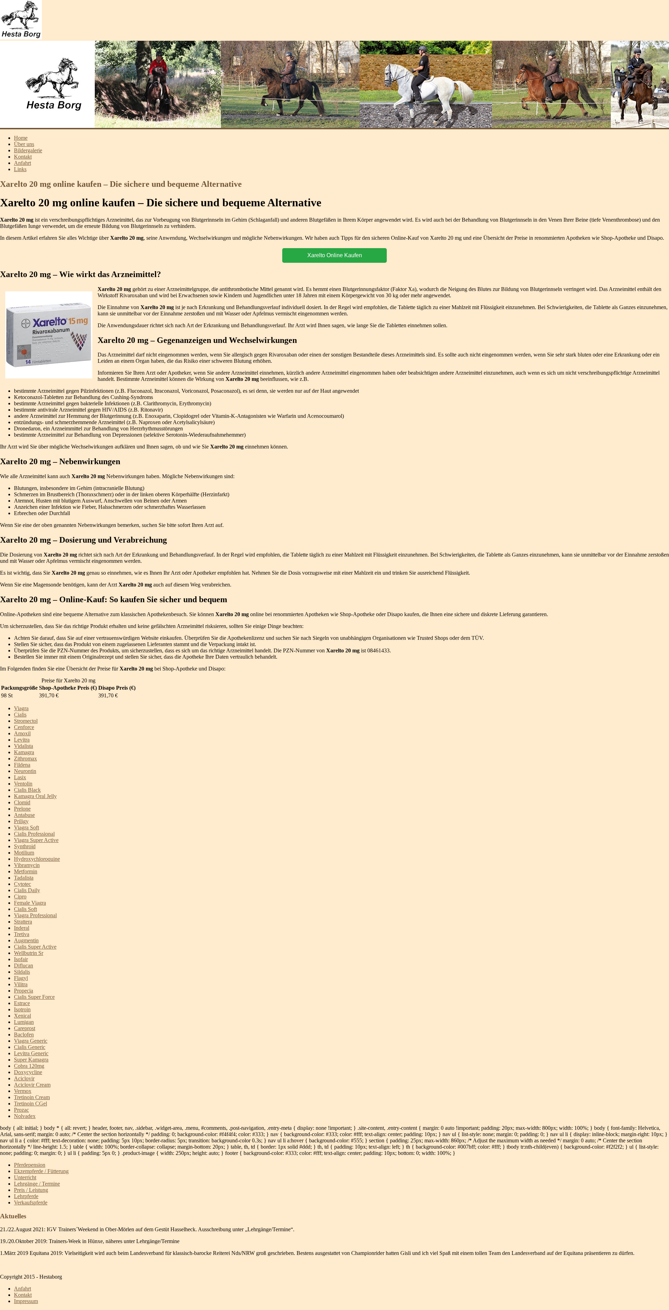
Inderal (21, 928)
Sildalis (22, 972)
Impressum (26, 1301)
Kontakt (23, 157)
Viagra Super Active (36, 840)
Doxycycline (28, 1072)
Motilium (24, 853)
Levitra (22, 740)
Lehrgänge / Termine (37, 1184)
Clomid (22, 802)
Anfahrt (22, 163)
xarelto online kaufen (334, 255)
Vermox (22, 1091)
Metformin (25, 871)
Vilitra (21, 984)
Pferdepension (29, 1165)
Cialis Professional (34, 834)
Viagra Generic (30, 1041)
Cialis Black (27, 790)
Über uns (24, 144)
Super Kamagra (31, 1060)
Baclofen (24, 1034)
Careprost (24, 1028)
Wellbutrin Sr (28, 953)
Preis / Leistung (31, 1190)
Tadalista (23, 878)
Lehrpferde (26, 1196)
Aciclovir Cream (32, 1085)
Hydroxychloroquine (37, 859)
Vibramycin (27, 865)
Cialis (20, 715)
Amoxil (22, 733)
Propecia (23, 991)
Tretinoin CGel (30, 1103)
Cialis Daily (27, 890)
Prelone (22, 809)
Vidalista (23, 746)
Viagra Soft (26, 827)
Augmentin (26, 940)
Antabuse (24, 815)
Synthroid (25, 846)
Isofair (21, 959)
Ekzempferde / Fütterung (41, 1171)
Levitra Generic (31, 1053)
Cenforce (24, 727)
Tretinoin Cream (32, 1097)
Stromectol (26, 721)
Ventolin (23, 784)
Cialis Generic (29, 1047)
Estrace (22, 1003)
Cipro (20, 896)
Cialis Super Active (35, 947)
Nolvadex (25, 1116)
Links (20, 169)
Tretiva (21, 934)
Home (21, 138)
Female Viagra (30, 903)
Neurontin (25, 771)
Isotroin (22, 1009)
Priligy (21, 821)
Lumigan (24, 1022)
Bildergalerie (28, 150)
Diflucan (23, 965)
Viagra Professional (35, 915)
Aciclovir (24, 1078)
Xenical (22, 1016)
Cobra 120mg (29, 1066)
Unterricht (25, 1177)
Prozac (21, 1110)
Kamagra (24, 752)
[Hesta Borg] (21, 37)
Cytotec (22, 884)
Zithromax (25, 758)
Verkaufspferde (30, 1202)
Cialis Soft (25, 909)
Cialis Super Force (34, 997)
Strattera (23, 922)
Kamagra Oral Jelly (35, 796)
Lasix (20, 777)
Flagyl (21, 978)
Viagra (21, 708)
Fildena (22, 765)
